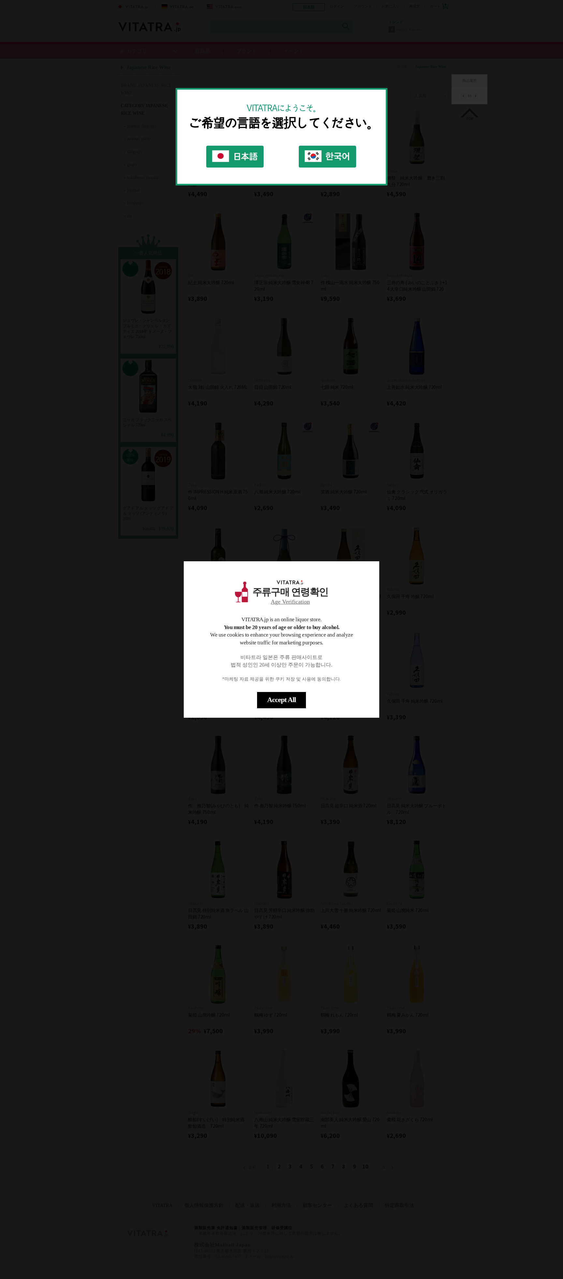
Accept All (281, 700)
